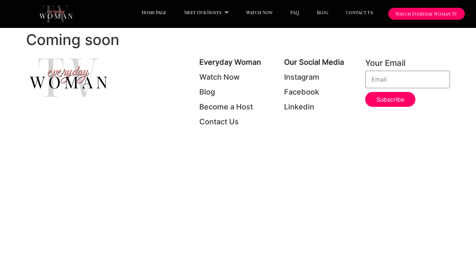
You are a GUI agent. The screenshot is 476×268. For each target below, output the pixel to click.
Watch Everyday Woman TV (426, 14)
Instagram (301, 77)
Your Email (385, 63)
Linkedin (299, 106)
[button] (206, 12)
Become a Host (226, 106)
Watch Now (259, 12)
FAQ (294, 12)
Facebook (301, 91)
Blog (322, 12)
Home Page (154, 12)
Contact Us (359, 12)
